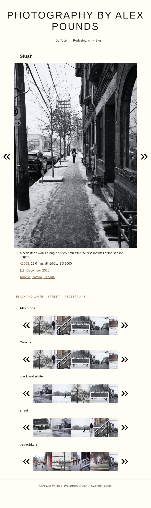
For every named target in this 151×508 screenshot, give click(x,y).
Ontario (37, 277)
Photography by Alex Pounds (75, 21)
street (54, 296)
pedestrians (81, 40)
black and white (29, 296)
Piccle (59, 485)
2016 (45, 270)
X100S (24, 263)
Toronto (25, 277)
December (33, 270)
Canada (49, 277)
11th (23, 270)
